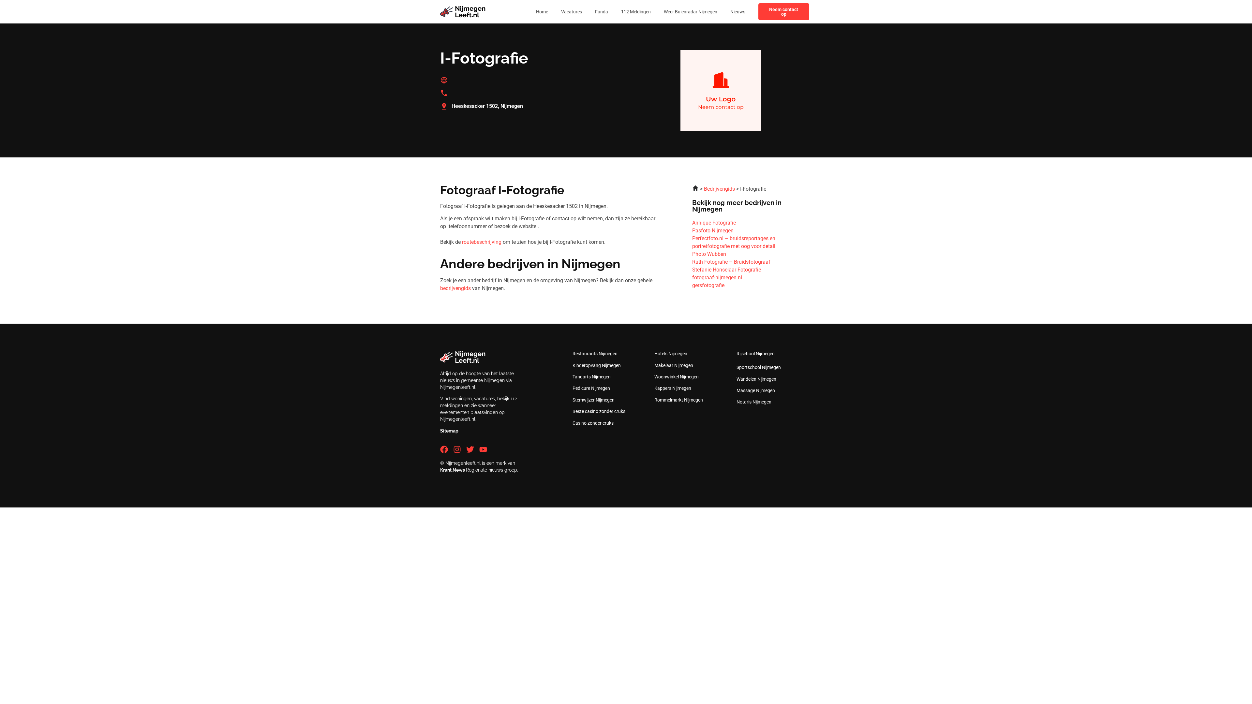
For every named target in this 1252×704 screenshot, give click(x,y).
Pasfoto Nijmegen (713, 230)
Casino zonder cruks (593, 423)
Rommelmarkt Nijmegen (678, 400)
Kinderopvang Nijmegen (597, 365)
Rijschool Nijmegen (756, 353)
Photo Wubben (709, 254)
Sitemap (449, 430)
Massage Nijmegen (756, 390)
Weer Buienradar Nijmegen (690, 11)
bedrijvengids (455, 288)
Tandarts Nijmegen (592, 376)
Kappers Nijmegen (672, 388)
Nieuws (737, 11)
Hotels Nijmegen (670, 353)
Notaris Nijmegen (754, 401)
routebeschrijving (481, 242)
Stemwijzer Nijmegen (594, 400)
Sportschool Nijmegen (759, 367)
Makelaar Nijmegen (673, 365)
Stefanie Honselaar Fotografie (726, 270)
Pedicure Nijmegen (591, 388)
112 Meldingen (636, 11)
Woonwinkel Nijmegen (676, 376)
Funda (601, 11)
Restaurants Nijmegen (595, 353)
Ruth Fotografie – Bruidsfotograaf (731, 262)
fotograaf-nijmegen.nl (717, 277)
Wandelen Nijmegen (756, 379)
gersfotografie (708, 285)
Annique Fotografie (714, 223)
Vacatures (571, 11)
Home (542, 11)
